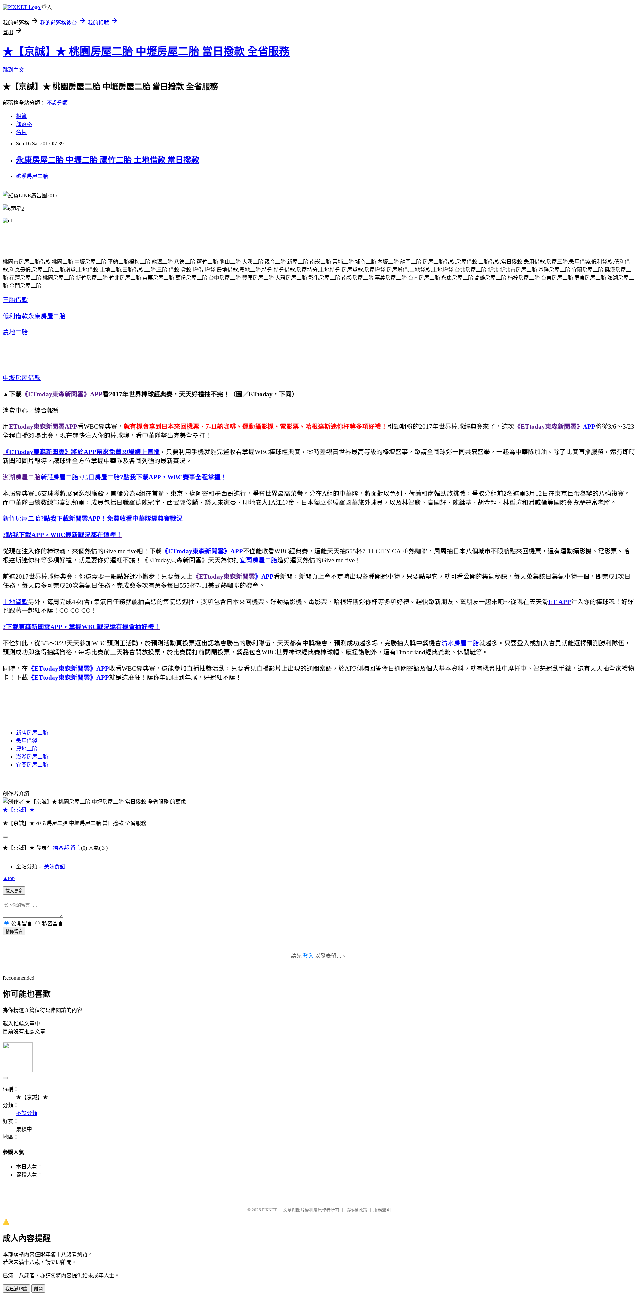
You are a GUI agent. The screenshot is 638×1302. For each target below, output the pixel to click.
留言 (75, 848)
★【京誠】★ (19, 810)
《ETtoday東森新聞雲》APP (62, 394)
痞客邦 (61, 848)
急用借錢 (26, 741)
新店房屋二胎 (32, 733)
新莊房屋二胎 (59, 477)
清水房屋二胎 (460, 643)
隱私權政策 (356, 1209)
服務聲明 (382, 1209)
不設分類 (57, 103)
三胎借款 (15, 299)
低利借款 (15, 316)
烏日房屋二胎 (101, 477)
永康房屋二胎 (47, 316)
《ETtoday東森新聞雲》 (548, 426)
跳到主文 (13, 70)
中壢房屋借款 (22, 377)
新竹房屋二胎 (22, 518)
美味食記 (54, 866)
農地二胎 (15, 332)
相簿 (21, 116)
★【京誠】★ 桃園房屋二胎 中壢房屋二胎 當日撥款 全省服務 (146, 51)
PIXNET (269, 1209)
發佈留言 (14, 931)
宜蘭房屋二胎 (258, 560)
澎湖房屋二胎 (22, 477)
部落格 (24, 124)
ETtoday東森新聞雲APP (43, 426)
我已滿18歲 (16, 1288)
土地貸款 (15, 601)
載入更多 (14, 890)
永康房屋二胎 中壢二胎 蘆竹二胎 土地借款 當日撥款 (107, 160)
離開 (38, 1288)
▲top (9, 878)
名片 (21, 132)
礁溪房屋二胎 (32, 176)
